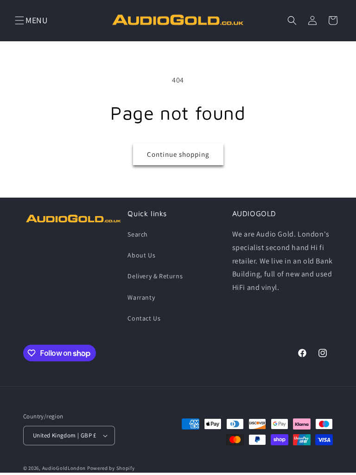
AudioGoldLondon (64, 468)
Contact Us (143, 318)
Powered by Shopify (111, 468)
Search (137, 234)
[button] (19, 20)
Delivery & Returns (155, 276)
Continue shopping (178, 154)
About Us (141, 255)
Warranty (141, 297)
